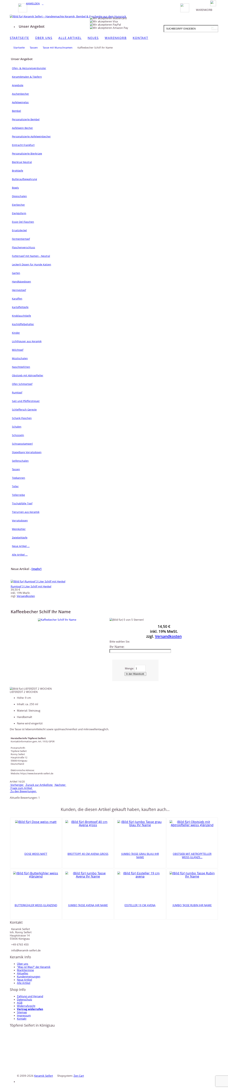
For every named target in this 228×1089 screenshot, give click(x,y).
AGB (19, 1002)
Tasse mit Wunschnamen (57, 47)
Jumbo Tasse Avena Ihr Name (88, 905)
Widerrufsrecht (26, 1006)
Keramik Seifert (43, 1075)
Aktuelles (22, 973)
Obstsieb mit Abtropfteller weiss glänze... (192, 855)
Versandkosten (26, 596)
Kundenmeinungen (28, 976)
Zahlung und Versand (30, 996)
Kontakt (21, 1018)
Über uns (22, 963)
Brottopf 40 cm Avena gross (88, 854)
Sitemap (22, 1012)
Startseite (19, 47)
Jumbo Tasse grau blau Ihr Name (140, 855)
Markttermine (25, 970)
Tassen (34, 47)
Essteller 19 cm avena (140, 905)
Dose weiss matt (35, 854)
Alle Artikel (23, 983)
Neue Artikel (24, 979)
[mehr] (37, 569)
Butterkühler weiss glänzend (36, 905)
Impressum (24, 1015)
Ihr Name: (117, 647)
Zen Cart (79, 1075)
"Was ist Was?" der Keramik (33, 967)
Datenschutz (24, 999)
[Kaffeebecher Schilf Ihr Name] (57, 619)
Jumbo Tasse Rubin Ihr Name (192, 905)
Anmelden (33, 3)
